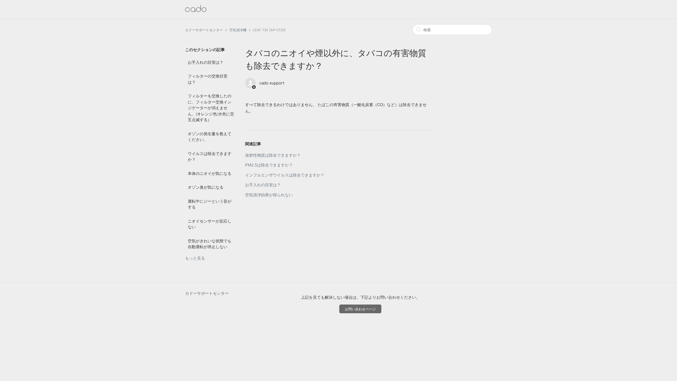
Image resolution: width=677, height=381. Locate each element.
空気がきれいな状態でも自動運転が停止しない (209, 244)
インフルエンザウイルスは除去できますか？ (284, 175)
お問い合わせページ (360, 309)
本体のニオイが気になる (209, 173)
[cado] (195, 10)
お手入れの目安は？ (205, 62)
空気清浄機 (237, 30)
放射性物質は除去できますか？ (273, 155)
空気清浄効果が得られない (269, 194)
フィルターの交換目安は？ (207, 79)
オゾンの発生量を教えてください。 (209, 136)
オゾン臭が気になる (205, 187)
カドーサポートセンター (204, 30)
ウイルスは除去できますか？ (209, 156)
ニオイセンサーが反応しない (209, 224)
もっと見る (195, 258)
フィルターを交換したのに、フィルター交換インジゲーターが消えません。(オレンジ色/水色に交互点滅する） (211, 107)
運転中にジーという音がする (209, 204)
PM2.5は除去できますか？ (269, 164)
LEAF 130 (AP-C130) (269, 30)
